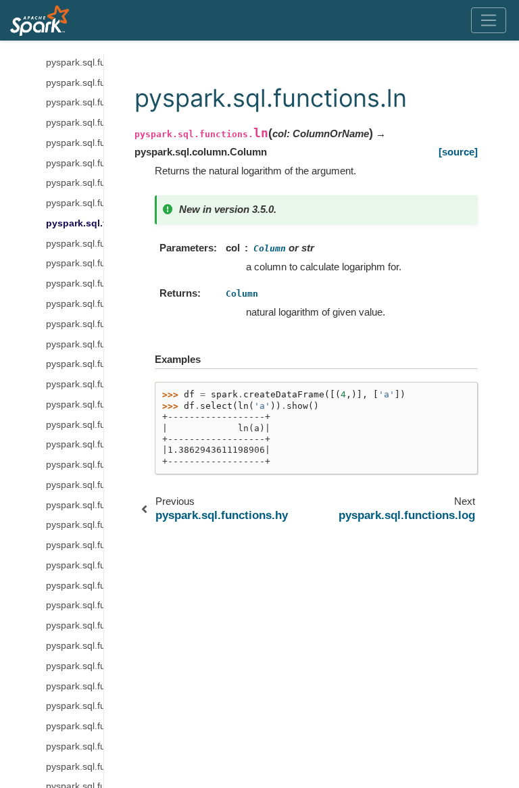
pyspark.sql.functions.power (74, 444)
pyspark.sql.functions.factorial (74, 123)
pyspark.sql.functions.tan (74, 686)
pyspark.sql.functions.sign (74, 605)
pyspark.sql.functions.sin (74, 646)
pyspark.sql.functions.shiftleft (74, 545)
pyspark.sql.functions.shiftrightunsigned (74, 586)
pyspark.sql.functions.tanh (74, 706)
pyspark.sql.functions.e (74, 62)
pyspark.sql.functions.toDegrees (74, 726)
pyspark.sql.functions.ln (74, 223)
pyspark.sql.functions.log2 (74, 304)
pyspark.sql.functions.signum (74, 625)
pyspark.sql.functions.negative (74, 344)
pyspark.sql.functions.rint (74, 465)
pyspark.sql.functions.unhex (74, 183)
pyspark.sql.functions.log (74, 244)
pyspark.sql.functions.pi (74, 364)
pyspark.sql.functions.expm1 (74, 102)
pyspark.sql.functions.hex (74, 163)
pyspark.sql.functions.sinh (74, 666)
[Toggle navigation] (489, 20)
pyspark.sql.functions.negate (74, 324)
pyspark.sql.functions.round (74, 485)
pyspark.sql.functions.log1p (74, 283)
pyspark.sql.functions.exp (74, 83)
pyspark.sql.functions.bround (74, 505)
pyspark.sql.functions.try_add (74, 746)
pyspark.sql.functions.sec (74, 525)
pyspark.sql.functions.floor (74, 143)
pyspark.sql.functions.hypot (74, 203)
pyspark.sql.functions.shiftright (74, 565)
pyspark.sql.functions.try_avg (74, 767)
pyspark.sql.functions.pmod (74, 384)
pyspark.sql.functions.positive (74, 404)
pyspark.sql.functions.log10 (74, 263)
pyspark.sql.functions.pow (74, 425)
